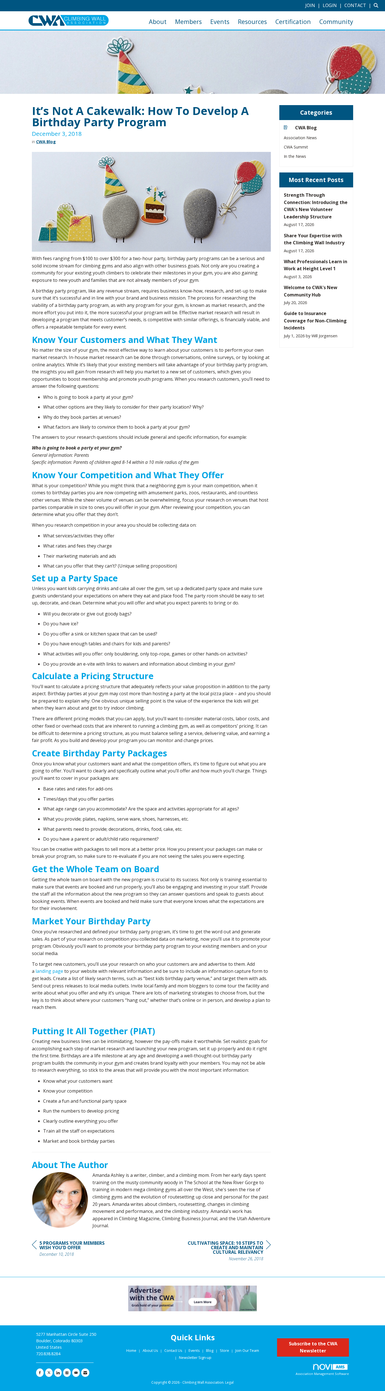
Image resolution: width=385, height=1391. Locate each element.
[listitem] (313, 5)
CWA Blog (46, 141)
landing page (49, 971)
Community (336, 21)
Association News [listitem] (300, 137)
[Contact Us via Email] (85, 1372)
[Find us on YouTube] (76, 1372)
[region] (228, 1251)
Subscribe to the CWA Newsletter (313, 1347)
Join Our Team (247, 1350)
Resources (252, 21)
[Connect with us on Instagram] (67, 1372)
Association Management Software (322, 1374)
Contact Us (173, 1350)
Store (225, 1350)
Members (188, 21)
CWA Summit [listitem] (296, 147)
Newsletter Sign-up (195, 1357)
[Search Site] (377, 5)
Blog (209, 1350)
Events (219, 21)
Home (131, 1350)
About (158, 21)
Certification (293, 21)
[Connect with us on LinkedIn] (58, 1372)
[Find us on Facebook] (40, 1372)
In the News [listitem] (295, 156)
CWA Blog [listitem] (306, 128)
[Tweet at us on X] (49, 1372)
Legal (229, 1382)
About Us (151, 1350)
